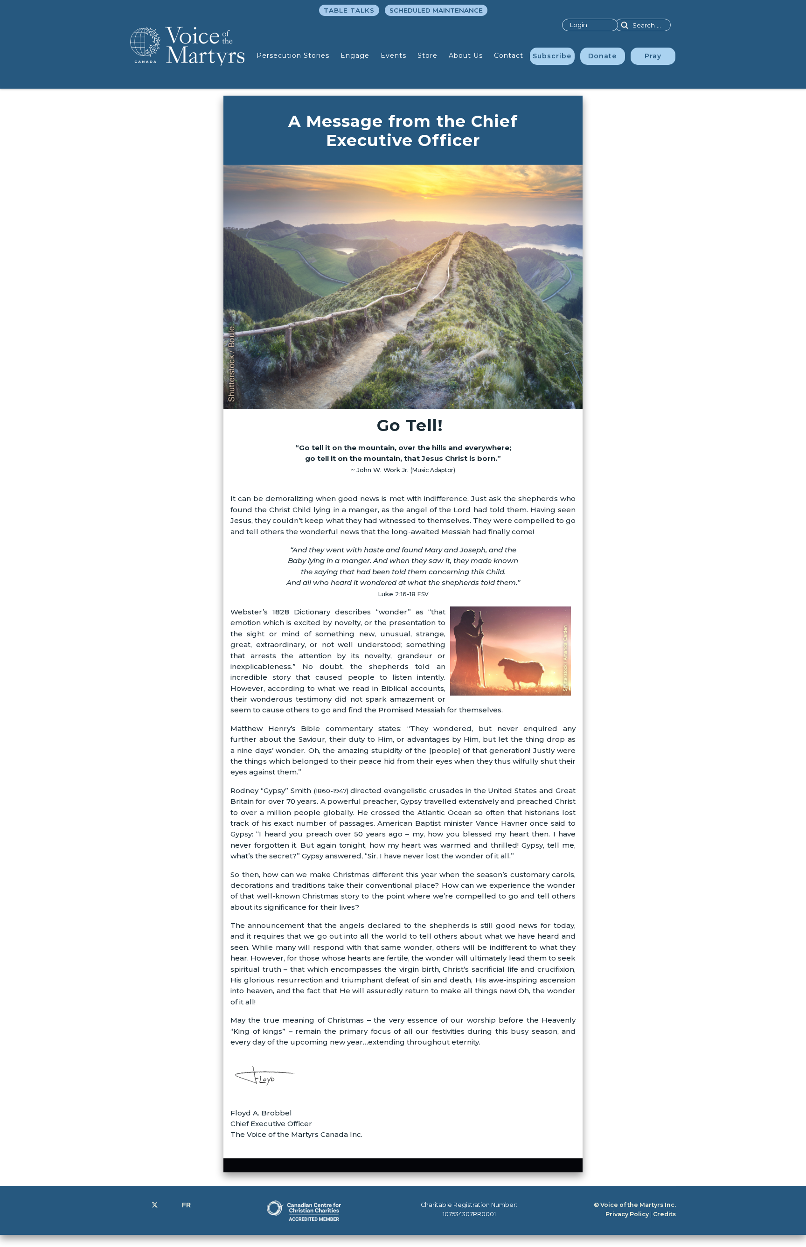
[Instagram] (170, 1205)
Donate (602, 56)
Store (427, 55)
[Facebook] (139, 1205)
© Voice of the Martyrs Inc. (635, 1204)
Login (578, 24)
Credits (664, 1214)
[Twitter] (155, 1205)
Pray (653, 56)
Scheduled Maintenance (436, 10)
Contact (508, 55)
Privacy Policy (627, 1214)
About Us (466, 55)
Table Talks (349, 10)
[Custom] (186, 1205)
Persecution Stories (293, 55)
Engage (354, 55)
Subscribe (552, 56)
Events (393, 55)
